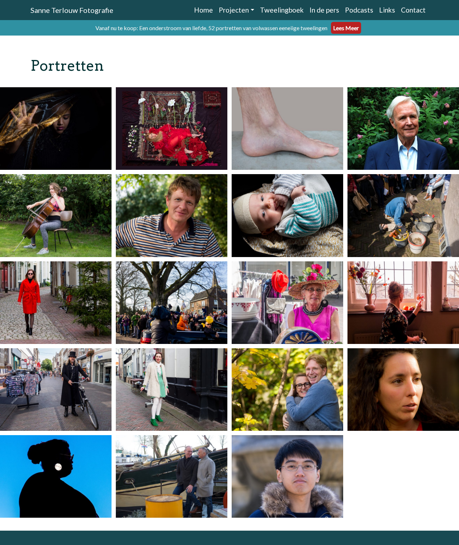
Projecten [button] (234, 10)
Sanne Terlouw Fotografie (71, 10)
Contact (413, 10)
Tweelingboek (282, 10)
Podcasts (359, 10)
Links (387, 10)
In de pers (324, 10)
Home (203, 10)
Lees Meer (346, 27)
